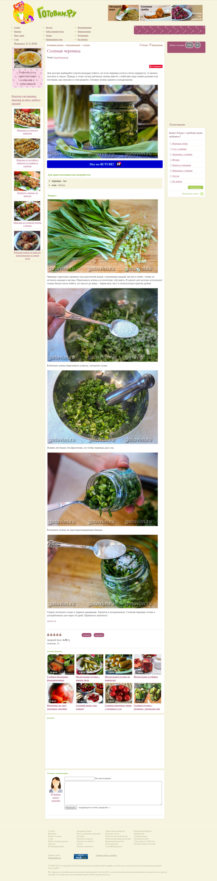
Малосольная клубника (146, 676)
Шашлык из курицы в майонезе (27, 132)
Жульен (176, 159)
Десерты (81, 836)
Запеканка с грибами (182, 154)
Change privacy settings (106, 855)
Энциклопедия (140, 836)
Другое (175, 175)
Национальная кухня (114, 841)
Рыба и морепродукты (58, 841)
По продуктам (111, 844)
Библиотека (139, 833)
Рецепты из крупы (85, 839)
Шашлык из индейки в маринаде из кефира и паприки (28, 163)
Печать (145, 45)
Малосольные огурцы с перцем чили (88, 678)
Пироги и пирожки (181, 165)
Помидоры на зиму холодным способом (57, 707)
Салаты (51, 831)
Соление (86, 635)
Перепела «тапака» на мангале (27, 194)
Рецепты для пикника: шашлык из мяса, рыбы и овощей (26, 99)
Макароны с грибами (182, 170)
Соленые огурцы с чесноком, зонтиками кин (147, 707)
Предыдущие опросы (190, 193)
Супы (50, 839)
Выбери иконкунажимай (56, 797)
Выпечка (52, 833)
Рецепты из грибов (85, 841)
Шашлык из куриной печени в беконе (27, 224)
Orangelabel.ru (54, 858)
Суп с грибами (179, 148)
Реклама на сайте (141, 839)
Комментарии (157, 45)
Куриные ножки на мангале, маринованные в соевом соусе (27, 255)
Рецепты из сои (112, 833)
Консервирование (73, 45)
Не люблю (177, 181)
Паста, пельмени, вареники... (89, 833)
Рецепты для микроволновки (118, 839)
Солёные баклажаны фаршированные (57, 678)
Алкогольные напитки (115, 831)
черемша (99, 635)
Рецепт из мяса (54, 836)
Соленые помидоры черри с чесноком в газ (118, 707)
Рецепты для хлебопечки (116, 836)
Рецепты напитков (85, 846)
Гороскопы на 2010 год (144, 841)
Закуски (51, 844)
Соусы (80, 844)
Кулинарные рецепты (55, 45)
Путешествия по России (144, 844)
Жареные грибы (180, 143)
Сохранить (157, 66)
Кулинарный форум (142, 831)
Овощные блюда (84, 831)
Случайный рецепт (113, 846)
